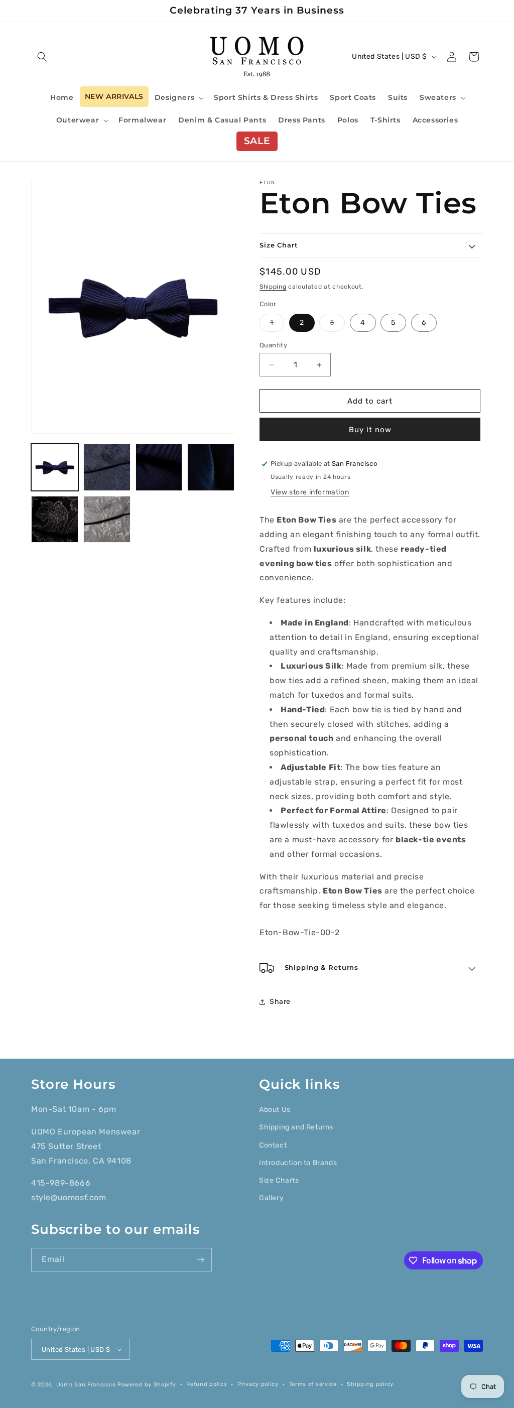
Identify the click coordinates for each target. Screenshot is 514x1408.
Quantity (273, 345)
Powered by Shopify (146, 1384)
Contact (273, 1145)
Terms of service (313, 1384)
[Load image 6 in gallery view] (210, 467)
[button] (42, 57)
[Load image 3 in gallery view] (107, 467)
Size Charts (279, 1180)
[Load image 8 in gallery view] (54, 519)
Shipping (273, 286)
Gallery (271, 1198)
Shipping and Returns (296, 1127)
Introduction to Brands (298, 1163)
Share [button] (280, 1001)
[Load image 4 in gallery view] (159, 467)
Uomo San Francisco (86, 1384)
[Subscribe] (200, 1259)
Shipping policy (370, 1384)
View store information (310, 492)
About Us (275, 1109)
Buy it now (370, 429)
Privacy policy (258, 1384)
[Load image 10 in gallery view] (107, 519)
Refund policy (206, 1384)
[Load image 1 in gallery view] (54, 467)
